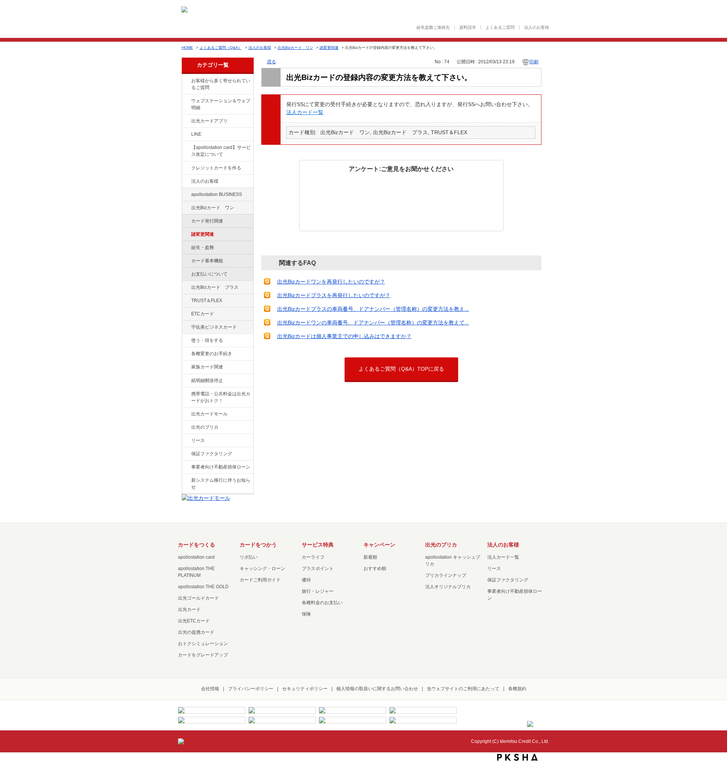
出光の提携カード (196, 632)
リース (198, 440)
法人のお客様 (536, 27)
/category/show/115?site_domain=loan (186, 287)
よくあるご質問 (500, 27)
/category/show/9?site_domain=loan (186, 341)
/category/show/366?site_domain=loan (186, 327)
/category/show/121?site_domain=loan (186, 301)
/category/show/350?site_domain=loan (186, 480)
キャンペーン (379, 545)
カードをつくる (196, 545)
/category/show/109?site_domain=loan (186, 208)
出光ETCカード (194, 620)
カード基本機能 (207, 260)
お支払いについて (209, 274)
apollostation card (196, 557)
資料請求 (467, 27)
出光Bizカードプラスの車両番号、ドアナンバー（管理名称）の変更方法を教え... (373, 309)
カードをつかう (258, 545)
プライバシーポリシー (250, 688)
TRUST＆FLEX (206, 300)
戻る (271, 61)
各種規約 (517, 688)
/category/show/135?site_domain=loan (186, 101)
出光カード (189, 609)
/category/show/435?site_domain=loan (186, 121)
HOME (187, 47)
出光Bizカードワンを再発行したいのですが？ (331, 282)
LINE (196, 134)
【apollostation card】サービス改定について (221, 151)
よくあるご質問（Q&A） (221, 47)
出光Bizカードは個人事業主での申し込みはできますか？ (344, 336)
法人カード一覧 (304, 112)
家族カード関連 (207, 367)
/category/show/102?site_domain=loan (186, 195)
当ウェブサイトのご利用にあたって (463, 688)
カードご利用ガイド (260, 580)
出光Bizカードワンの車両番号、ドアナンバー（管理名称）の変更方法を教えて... (373, 323)
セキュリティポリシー (305, 688)
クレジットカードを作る (216, 168)
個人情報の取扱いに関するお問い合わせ (377, 688)
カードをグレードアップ (203, 655)
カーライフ (313, 557)
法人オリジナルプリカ (448, 586)
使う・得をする (207, 340)
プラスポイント (318, 568)
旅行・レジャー (318, 591)
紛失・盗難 (202, 247)
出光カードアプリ (209, 121)
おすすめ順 (375, 568)
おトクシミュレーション (203, 643)
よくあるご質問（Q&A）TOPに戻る (401, 369)
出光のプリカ (204, 427)
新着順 (370, 557)
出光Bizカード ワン (295, 47)
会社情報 (210, 688)
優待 (306, 580)
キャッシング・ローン (262, 568)
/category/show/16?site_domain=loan (186, 427)
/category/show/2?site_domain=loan (186, 168)
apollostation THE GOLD (203, 586)
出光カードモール (209, 414)
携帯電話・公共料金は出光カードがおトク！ (220, 397)
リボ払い (249, 557)
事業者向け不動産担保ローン (220, 467)
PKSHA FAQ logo (517, 757)
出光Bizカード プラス (215, 287)
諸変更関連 (329, 47)
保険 (306, 614)
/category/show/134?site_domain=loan (186, 81)
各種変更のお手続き (211, 353)
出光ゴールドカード (198, 598)
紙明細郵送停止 (207, 380)
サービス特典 (318, 545)
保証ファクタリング (211, 453)
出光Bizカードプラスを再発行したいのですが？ (333, 295)
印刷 (533, 61)
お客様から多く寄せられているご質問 (220, 84)
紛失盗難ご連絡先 (433, 27)
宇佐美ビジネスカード (214, 327)
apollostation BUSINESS (216, 194)
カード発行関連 (207, 221)
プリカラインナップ (445, 575)
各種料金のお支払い (322, 602)
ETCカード (202, 313)
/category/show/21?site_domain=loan (186, 181)
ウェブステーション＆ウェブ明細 (220, 104)
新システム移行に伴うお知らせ (220, 484)
